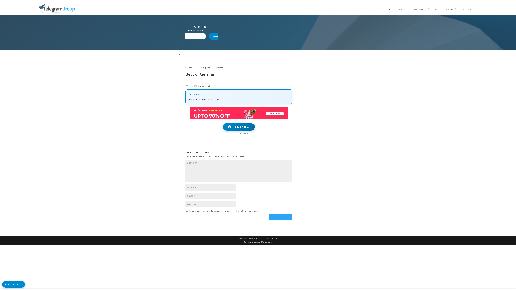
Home (391, 9)
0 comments (217, 67)
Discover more (15, 284)
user (190, 67)
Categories (468, 9)
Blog (436, 9)
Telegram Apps (420, 9)
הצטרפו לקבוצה (241, 126)
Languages (450, 9)
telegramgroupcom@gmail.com (258, 242)
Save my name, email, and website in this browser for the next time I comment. (223, 211)
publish (403, 9)
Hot (208, 67)
